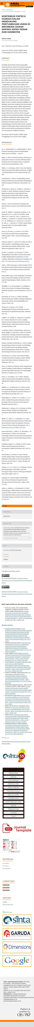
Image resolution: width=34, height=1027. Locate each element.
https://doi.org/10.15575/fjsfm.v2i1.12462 (13, 427)
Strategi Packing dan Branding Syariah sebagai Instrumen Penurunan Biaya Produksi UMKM (18, 688)
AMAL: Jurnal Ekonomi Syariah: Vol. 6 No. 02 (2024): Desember (18, 681)
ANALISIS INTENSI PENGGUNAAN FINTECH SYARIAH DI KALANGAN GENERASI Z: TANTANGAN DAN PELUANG (18, 655)
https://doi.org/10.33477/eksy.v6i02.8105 (16, 46)
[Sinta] (17, 925)
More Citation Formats (11, 538)
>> (8, 737)
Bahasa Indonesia (8, 904)
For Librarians (6, 868)
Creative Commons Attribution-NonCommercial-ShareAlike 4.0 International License (17, 580)
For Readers (6, 863)
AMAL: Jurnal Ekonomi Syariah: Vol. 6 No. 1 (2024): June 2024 (17, 659)
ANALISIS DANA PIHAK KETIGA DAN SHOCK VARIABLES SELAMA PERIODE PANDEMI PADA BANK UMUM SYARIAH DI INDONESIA (17, 717)
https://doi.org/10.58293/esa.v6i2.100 (18, 261)
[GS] (17, 966)
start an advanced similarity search (20, 741)
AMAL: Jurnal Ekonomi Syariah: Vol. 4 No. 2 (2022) (16, 720)
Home (3, 9)
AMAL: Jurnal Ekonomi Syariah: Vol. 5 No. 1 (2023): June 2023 (17, 670)
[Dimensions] (17, 953)
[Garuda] (17, 939)
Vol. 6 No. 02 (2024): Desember (11, 11)
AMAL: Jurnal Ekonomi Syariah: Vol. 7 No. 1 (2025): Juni (18, 619)
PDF (5, 506)
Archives (10, 9)
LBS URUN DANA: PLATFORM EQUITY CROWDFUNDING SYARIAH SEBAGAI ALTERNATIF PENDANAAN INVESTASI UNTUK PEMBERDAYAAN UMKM (18, 676)
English (5, 902)
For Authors (6, 866)
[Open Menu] (1, 3)
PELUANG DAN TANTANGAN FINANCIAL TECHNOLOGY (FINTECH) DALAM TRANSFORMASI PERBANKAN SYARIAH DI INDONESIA (18, 645)
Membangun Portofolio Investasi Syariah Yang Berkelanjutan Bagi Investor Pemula (17, 709)
